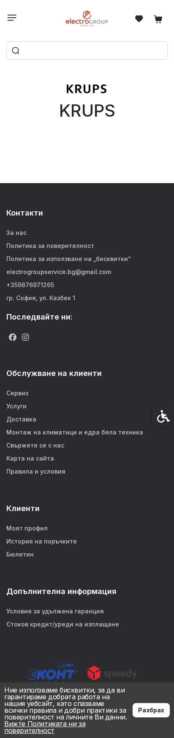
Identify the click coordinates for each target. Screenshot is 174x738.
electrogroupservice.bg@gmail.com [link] (58, 271)
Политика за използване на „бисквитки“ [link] (68, 258)
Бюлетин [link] (20, 554)
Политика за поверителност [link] (50, 245)
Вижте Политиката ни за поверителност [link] (44, 727)
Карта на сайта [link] (30, 458)
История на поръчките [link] (41, 541)
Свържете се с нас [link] (35, 445)
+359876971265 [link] (30, 284)
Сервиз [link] (17, 393)
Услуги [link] (16, 406)
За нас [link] (16, 232)
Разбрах (151, 710)
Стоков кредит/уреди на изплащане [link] (62, 624)
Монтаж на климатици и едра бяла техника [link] (74, 432)
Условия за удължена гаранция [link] (55, 611)
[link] (87, 18)
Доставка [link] (21, 419)
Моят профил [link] (27, 528)
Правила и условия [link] (35, 471)
